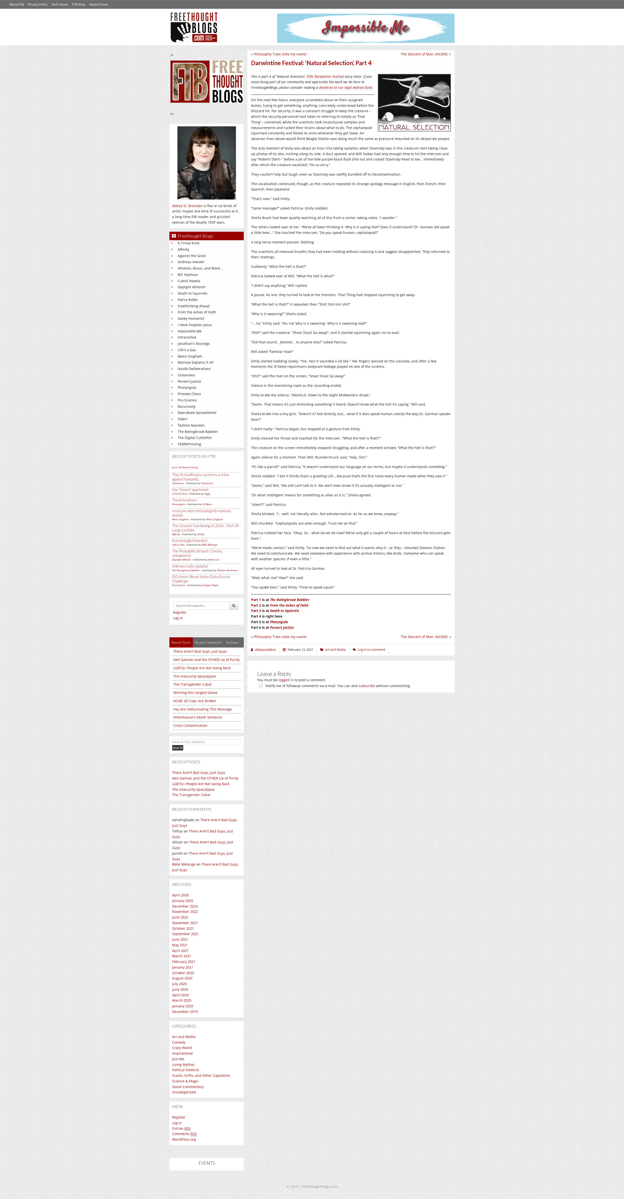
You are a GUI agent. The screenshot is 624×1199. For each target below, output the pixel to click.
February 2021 (183, 961)
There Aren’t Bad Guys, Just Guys (198, 772)
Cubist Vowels (189, 281)
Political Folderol (185, 1070)
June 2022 (180, 917)
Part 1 (256, 599)
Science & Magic (185, 1081)
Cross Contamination (190, 725)
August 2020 (182, 978)
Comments (184, 1133)
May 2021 (180, 945)
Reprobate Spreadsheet (197, 412)
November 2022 (185, 911)
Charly (201, 534)
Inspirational (182, 1053)
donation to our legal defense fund (345, 87)
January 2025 (182, 900)
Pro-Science (187, 400)
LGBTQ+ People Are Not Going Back (202, 668)
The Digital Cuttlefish (195, 437)
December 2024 (185, 906)
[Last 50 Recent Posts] (185, 467)
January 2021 (182, 967)
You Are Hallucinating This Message (202, 709)
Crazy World (182, 1047)
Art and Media (183, 1036)
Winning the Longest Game (195, 692)
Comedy (178, 1042)
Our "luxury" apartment (190, 489)
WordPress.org (184, 1139)
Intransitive (187, 337)
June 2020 (180, 989)
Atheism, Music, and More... (200, 268)
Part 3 (256, 610)
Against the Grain (192, 255)
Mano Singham (190, 356)
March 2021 (181, 956)
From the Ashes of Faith (197, 312)
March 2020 (181, 1000)
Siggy (207, 493)
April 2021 (180, 950)
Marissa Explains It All (196, 362)
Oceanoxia (186, 375)
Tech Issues (59, 4)
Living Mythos (183, 1064)
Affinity (183, 249)
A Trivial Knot (188, 243)
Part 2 (256, 605)
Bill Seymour (188, 274)
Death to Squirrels (192, 293)
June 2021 (180, 939)
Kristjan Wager (210, 585)
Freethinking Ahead (194, 306)
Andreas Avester (191, 262)
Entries (181, 1128)
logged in (286, 680)
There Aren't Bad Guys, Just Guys (200, 651)
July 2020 (179, 983)
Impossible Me (190, 331)
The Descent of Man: (424, 54)
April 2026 (180, 895)
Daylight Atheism (191, 287)
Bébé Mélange (209, 544)
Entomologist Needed (189, 540)
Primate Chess (189, 393)
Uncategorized (184, 1092)
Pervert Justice (189, 381)
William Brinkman (227, 570)
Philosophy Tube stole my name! (280, 54)
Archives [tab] (232, 642)
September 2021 (185, 933)
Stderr (183, 419)
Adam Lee (213, 559)
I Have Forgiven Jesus (195, 324)
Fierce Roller (188, 299)
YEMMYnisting (189, 444)
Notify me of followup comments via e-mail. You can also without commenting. (337, 685)
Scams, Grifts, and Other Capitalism (201, 1075)
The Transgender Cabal (192, 684)
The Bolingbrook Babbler (198, 431)
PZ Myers (207, 504)
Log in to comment (371, 649)
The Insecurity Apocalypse (194, 676)
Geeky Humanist (191, 318)
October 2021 (183, 928)
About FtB (16, 4)
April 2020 (180, 995)
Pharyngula (187, 387)
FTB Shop (79, 4)
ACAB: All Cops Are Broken (194, 701)
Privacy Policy (38, 4)
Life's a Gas (187, 350)
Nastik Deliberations (194, 368)
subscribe (367, 685)
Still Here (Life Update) (190, 566)
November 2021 (185, 922)
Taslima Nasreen (191, 425)
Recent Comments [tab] (208, 642)
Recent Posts (98, 4)
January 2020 (182, 1006)
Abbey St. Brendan (187, 205)
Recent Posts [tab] (181, 642)
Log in (178, 618)
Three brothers (184, 500)
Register (179, 612)
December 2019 (185, 1011)
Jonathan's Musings (194, 343)
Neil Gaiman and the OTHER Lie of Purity (206, 659)
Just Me (178, 1059)
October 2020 (183, 972)
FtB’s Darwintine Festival (325, 76)
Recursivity (186, 406)
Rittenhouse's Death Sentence (197, 717)
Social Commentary (188, 1086)
